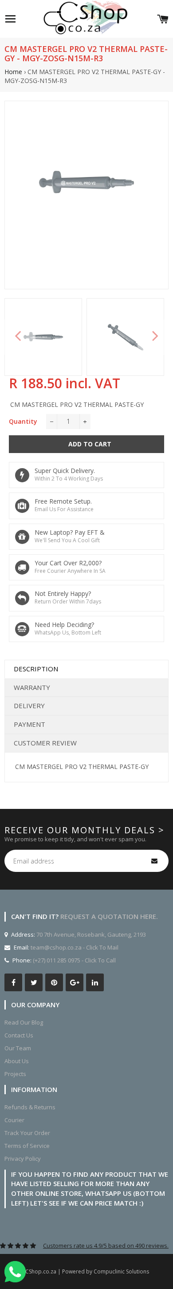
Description (36, 668)
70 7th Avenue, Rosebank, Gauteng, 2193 (90, 934)
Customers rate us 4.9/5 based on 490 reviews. (106, 1246)
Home (13, 71)
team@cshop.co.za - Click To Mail (74, 947)
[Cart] (163, 19)
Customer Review (45, 742)
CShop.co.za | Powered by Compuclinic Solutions (87, 1271)
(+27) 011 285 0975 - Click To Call (74, 960)
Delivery (29, 705)
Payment (29, 724)
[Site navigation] (10, 19)
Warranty (32, 687)
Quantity (23, 421)
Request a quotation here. (109, 916)
